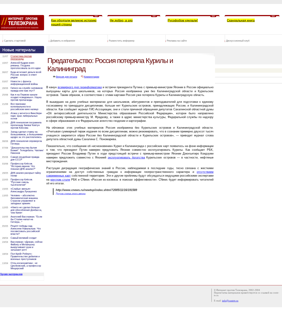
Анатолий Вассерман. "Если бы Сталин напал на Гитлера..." (26, 219)
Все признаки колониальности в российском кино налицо (24, 107)
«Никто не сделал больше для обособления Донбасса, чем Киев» (26, 210)
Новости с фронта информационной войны (24, 82)
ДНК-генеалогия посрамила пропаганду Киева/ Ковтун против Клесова (26, 125)
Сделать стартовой (15, 40)
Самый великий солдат (24, 238)
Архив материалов (11, 274)
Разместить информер (121, 40)
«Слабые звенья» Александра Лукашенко (24, 190)
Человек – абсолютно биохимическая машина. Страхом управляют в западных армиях (24, 199)
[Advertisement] (126, 209)
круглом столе (60, 179)
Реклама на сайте (177, 40)
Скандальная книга (241, 20)
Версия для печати (66, 76)
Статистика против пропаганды (21, 57)
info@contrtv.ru (230, 300)
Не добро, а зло (121, 20)
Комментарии (91, 76)
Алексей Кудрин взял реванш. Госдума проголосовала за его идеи (26, 65)
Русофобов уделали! (183, 20)
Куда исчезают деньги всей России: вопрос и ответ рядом (26, 75)
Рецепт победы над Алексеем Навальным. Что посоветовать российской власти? (26, 230)
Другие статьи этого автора (70, 193)
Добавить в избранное (62, 40)
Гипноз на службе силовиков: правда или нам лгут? (27, 89)
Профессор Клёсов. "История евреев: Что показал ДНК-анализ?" (23, 166)
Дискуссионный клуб (237, 40)
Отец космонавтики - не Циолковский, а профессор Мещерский (26, 266)
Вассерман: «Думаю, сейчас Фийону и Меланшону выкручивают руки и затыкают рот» (27, 245)
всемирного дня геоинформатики (80, 87)
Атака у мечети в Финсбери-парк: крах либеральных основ (26, 116)
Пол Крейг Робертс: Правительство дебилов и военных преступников (25, 256)
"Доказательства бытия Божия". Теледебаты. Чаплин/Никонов (27, 150)
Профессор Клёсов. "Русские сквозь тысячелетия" (22, 182)
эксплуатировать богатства (126, 157)
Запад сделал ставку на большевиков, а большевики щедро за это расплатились (27, 134)
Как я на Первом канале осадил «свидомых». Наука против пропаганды (26, 97)
